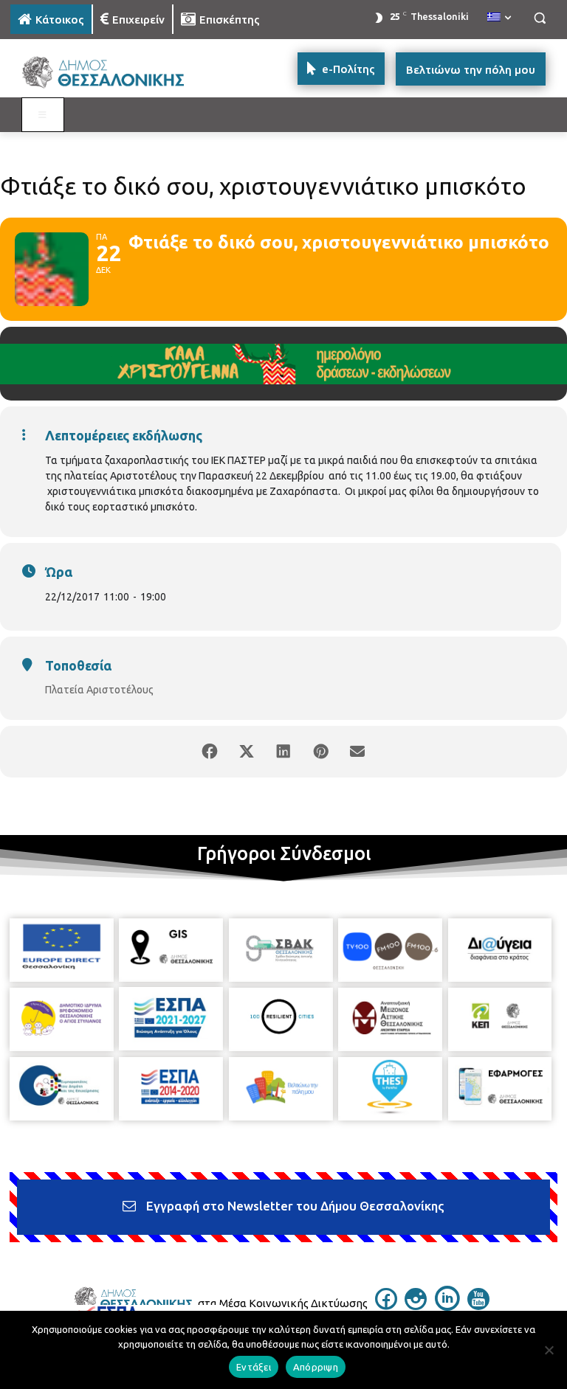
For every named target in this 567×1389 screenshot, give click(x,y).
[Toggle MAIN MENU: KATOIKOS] (42, 115)
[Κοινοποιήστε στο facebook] (209, 751)
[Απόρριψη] (548, 1350)
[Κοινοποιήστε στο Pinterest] (320, 751)
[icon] (386, 1306)
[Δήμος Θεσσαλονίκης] (110, 73)
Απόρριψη (315, 1367)
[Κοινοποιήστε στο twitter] (246, 751)
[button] (539, 18)
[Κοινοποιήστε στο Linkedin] (283, 751)
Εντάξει (253, 1367)
